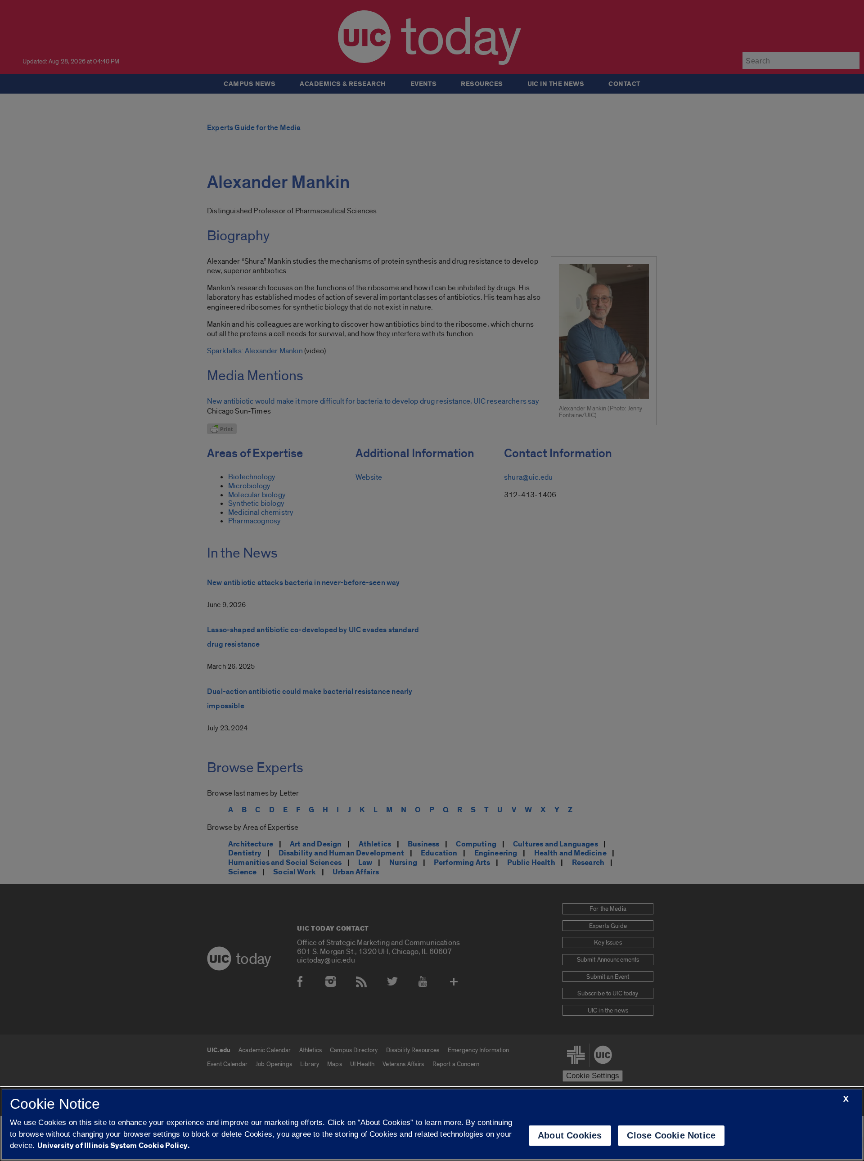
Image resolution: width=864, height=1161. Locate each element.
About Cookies (570, 1135)
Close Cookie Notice (671, 1135)
